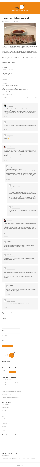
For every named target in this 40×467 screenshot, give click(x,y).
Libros (4, 430)
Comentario (4, 318)
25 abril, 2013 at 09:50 (11, 301)
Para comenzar (4, 408)
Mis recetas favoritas (5, 407)
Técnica (3, 419)
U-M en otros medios (28, 0)
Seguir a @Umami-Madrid (6, 379)
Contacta (38, 0)
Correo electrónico (5, 335)
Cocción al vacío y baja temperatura (8, 420)
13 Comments (15, 21)
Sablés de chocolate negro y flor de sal (8, 97)
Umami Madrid (23, 464)
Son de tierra (4, 411)
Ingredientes (4, 426)
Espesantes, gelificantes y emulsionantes (9, 422)
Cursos (3, 405)
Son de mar (10, 94)
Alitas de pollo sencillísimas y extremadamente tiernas (11, 391)
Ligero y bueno (4, 418)
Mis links (34, 0)
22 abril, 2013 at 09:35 (11, 268)
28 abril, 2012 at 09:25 (11, 106)
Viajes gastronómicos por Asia (7, 429)
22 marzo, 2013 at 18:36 (11, 255)
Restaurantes (5, 431)
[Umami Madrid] (20, 10)
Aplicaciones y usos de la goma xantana (9, 396)
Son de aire (4, 413)
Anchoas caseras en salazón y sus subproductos (10, 397)
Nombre (3, 330)
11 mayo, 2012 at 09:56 (13, 167)
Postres (3, 415)
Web (3, 340)
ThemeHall (21, 465)
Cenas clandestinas (5, 404)
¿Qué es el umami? (9, 0)
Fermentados (5, 423)
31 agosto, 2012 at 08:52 (16, 207)
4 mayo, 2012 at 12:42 (11, 136)
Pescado (6, 94)
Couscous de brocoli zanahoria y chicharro (31, 97)
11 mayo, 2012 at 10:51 (11, 242)
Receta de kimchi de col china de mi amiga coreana (11, 389)
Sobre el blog (3, 0)
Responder (6, 116)
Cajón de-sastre (5, 427)
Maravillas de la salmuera (6, 394)
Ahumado (4, 424)
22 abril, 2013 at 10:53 (13, 286)
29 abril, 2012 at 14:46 (11, 123)
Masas (3, 416)
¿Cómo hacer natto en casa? (7, 399)
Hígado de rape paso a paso (7, 392)
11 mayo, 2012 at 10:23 (11, 221)
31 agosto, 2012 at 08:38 (16, 186)
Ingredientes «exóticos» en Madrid (18, 0)
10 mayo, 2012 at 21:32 (11, 147)
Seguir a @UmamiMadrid (6, 384)
